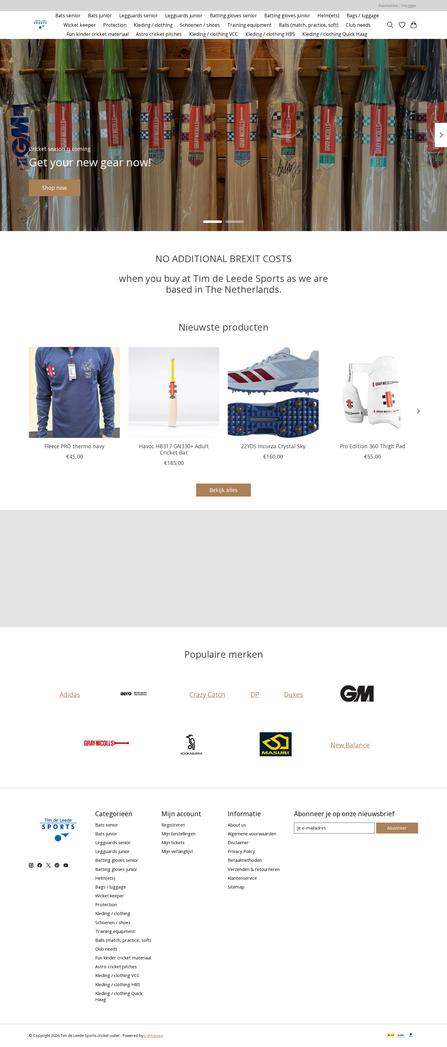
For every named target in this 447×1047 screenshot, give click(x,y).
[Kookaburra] (191, 745)
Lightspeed (153, 1035)
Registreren (173, 825)
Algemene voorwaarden (252, 833)
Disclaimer (238, 842)
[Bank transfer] (401, 1036)
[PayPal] (411, 1036)
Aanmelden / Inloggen (397, 5)
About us (237, 825)
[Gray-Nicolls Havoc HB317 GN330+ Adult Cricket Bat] (173, 392)
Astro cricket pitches (159, 34)
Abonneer (397, 828)
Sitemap (236, 887)
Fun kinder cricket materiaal (98, 34)
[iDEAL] (391, 1036)
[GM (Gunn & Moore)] (358, 694)
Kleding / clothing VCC (213, 34)
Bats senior (68, 15)
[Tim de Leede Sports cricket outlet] (40, 25)
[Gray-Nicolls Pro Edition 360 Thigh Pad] (372, 392)
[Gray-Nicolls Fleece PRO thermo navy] (74, 392)
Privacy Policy (241, 851)
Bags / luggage (363, 15)
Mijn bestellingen (178, 833)
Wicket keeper (80, 25)
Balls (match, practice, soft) (308, 25)
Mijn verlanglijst (177, 851)
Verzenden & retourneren (254, 869)
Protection (114, 25)
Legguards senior (138, 15)
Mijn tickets (173, 842)
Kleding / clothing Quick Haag (334, 34)
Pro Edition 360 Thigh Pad (372, 446)
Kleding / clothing (153, 25)
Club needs (358, 25)
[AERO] (135, 694)
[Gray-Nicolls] (107, 745)
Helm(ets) (328, 15)
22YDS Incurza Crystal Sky (273, 446)
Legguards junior (184, 15)
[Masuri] (276, 745)
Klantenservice (242, 878)
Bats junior (100, 15)
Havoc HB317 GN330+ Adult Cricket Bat (174, 449)
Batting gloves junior (287, 15)
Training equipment (249, 25)
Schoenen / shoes (200, 25)
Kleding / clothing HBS (270, 34)
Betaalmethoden (245, 860)
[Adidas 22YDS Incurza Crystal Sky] (273, 392)
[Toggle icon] (390, 24)
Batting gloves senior (233, 15)
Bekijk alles (223, 490)
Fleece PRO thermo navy (74, 446)
